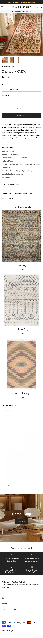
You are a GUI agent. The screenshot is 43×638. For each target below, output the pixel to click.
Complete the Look (21, 548)
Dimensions (6, 85)
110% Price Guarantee (10, 184)
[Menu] (2, 7)
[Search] (7, 7)
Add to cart (21, 109)
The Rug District (12, 631)
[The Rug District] (21, 7)
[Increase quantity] (12, 99)
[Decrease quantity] (3, 99)
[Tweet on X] (7, 198)
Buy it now (21, 116)
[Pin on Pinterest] (12, 198)
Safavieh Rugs (9, 66)
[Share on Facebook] (10, 198)
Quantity (5, 95)
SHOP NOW (21, 521)
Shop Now (21, 269)
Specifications (7, 147)
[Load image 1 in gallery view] (21, 34)
